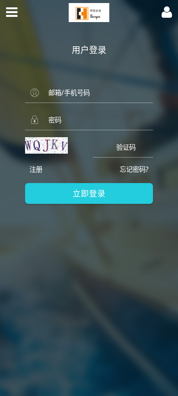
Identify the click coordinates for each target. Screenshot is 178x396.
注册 (35, 169)
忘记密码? (134, 169)
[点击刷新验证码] (46, 145)
